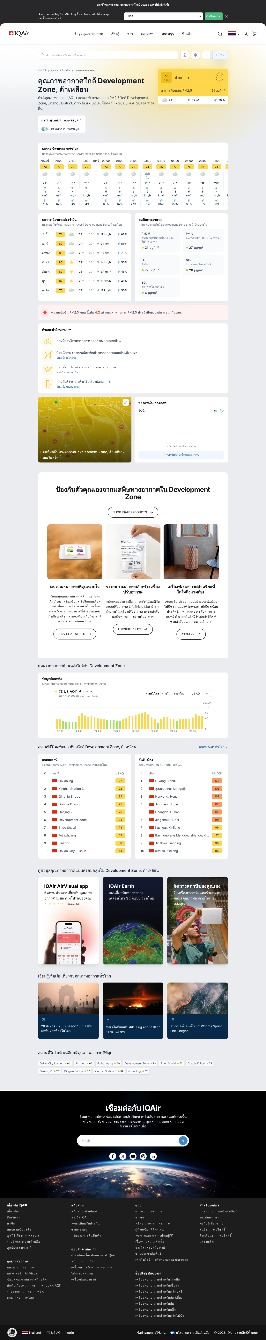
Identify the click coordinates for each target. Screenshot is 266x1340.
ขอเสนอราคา (209, 1217)
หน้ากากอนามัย (82, 1261)
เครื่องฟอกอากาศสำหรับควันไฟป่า (159, 1315)
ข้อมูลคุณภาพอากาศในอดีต (27, 1279)
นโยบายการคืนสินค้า (86, 1235)
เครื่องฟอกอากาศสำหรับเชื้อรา (157, 1285)
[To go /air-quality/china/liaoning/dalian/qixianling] (85, 781)
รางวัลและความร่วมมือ (23, 1241)
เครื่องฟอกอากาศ (83, 1279)
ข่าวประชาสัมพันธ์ (148, 1253)
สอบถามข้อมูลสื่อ (19, 1229)
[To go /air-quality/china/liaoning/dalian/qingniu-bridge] (85, 796)
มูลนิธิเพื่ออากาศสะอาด (23, 1235)
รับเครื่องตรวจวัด (66, 357)
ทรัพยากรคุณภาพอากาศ (152, 1223)
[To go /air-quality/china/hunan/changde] (182, 812)
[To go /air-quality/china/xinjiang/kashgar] (182, 827)
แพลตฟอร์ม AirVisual (22, 1273)
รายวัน (166, 693)
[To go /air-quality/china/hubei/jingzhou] (182, 820)
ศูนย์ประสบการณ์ (19, 1247)
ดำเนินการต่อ (214, 16)
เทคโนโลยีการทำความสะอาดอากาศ (161, 1259)
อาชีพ (11, 1223)
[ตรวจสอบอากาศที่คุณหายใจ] (74, 551)
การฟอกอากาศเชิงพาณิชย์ (218, 1211)
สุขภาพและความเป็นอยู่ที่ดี (154, 1235)
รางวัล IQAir (80, 1217)
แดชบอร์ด (207, 1241)
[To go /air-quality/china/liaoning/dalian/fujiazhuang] (85, 835)
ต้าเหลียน (66, 70)
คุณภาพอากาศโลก (20, 1297)
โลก (40, 70)
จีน (45, 70)
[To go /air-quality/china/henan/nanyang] (182, 796)
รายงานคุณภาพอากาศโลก (26, 1291)
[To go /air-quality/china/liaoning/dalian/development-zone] (85, 820)
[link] (220, 34)
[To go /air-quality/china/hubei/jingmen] (182, 804)
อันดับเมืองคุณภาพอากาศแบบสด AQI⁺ (34, 1285)
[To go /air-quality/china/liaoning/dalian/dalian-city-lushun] (85, 851)
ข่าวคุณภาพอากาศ (148, 1211)
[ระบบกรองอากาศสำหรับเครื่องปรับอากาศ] (133, 551)
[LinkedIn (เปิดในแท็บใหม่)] (153, 1156)
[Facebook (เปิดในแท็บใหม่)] (112, 1156)
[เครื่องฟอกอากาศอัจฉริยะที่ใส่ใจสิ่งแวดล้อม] (191, 551)
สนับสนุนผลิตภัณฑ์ (84, 1211)
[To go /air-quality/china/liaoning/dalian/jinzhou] (85, 843)
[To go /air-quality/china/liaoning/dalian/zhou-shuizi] (85, 827)
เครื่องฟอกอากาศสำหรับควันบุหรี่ (158, 1291)
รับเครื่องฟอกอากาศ (68, 386)
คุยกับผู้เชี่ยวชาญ (211, 1223)
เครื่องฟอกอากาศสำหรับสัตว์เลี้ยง (158, 1297)
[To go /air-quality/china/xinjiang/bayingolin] (182, 835)
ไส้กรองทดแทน (82, 1273)
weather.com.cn (187, 446)
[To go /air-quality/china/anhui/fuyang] (182, 781)
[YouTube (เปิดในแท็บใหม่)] (133, 1156)
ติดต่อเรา (13, 1217)
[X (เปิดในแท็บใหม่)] (122, 1156)
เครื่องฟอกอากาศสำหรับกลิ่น (155, 1309)
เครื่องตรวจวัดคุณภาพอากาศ (92, 1267)
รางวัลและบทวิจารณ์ (150, 1247)
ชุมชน (139, 1217)
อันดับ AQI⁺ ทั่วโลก (212, 747)
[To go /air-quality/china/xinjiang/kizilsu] (182, 851)
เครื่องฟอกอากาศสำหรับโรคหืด (157, 1279)
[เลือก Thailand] (234, 34)
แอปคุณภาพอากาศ (20, 1267)
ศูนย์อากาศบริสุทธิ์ (212, 1229)
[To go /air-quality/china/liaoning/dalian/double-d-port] (85, 804)
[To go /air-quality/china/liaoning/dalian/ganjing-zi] (85, 812)
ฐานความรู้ (79, 1229)
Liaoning (54, 70)
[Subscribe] (183, 1140)
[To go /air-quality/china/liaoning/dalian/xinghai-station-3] (85, 789)
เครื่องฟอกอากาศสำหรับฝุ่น (154, 1303)
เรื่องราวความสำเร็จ (149, 1241)
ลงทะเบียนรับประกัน (85, 1223)
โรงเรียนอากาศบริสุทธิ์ (216, 1235)
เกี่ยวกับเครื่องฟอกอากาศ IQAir (93, 1255)
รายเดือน (179, 693)
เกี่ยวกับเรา (15, 1211)
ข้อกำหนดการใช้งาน (151, 1333)
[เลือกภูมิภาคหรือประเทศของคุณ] (234, 34)
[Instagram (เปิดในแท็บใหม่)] (143, 1156)
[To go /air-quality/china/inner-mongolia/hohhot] (182, 789)
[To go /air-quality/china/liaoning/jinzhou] (182, 843)
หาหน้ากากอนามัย (67, 372)
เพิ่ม (222, 55)
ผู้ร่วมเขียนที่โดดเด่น (149, 1229)
